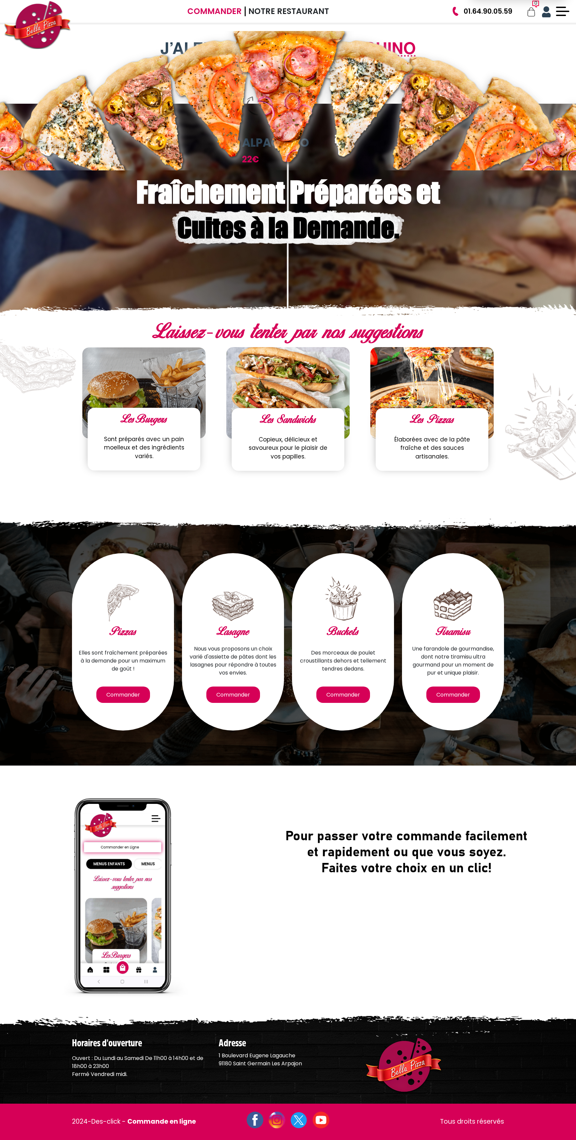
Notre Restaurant (288, 11)
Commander (214, 11)
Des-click (105, 1121)
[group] (426, 117)
